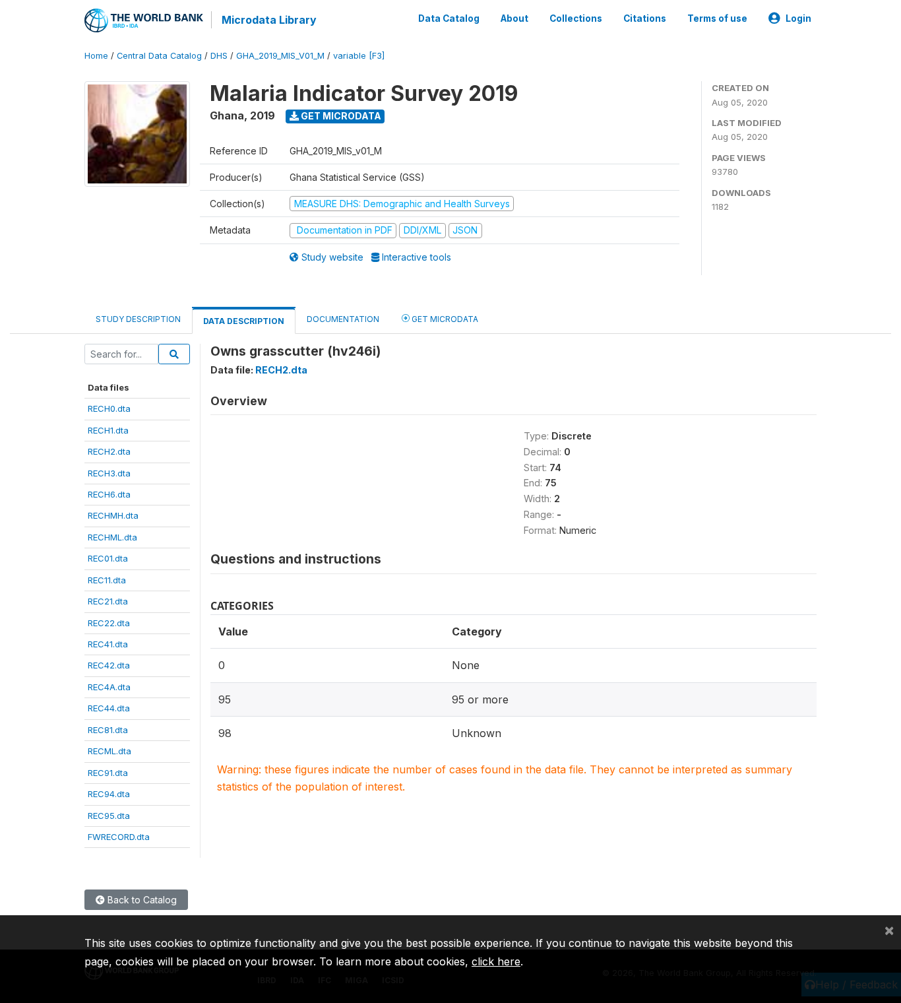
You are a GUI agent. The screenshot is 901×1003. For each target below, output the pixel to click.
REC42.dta (109, 665)
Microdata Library (269, 19)
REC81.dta (108, 730)
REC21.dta (108, 601)
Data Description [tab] (243, 321)
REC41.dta (108, 644)
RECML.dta (109, 751)
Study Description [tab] (138, 319)
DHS (219, 56)
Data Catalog (449, 18)
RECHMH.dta (113, 515)
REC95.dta (109, 815)
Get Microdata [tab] (444, 319)
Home (96, 56)
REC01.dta (108, 558)
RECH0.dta (109, 408)
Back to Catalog (141, 899)
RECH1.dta (108, 430)
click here (496, 961)
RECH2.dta (109, 451)
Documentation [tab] (343, 319)
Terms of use (717, 18)
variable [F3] (359, 56)
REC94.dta (109, 794)
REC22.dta (109, 623)
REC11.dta (107, 580)
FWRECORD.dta (119, 836)
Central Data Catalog (159, 56)
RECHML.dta (112, 537)
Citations (644, 18)
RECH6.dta (109, 494)
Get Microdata (340, 115)
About (514, 18)
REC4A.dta (109, 687)
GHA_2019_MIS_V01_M (280, 56)
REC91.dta (108, 772)
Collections (575, 18)
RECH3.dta (109, 473)
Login (798, 18)
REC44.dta (109, 708)
